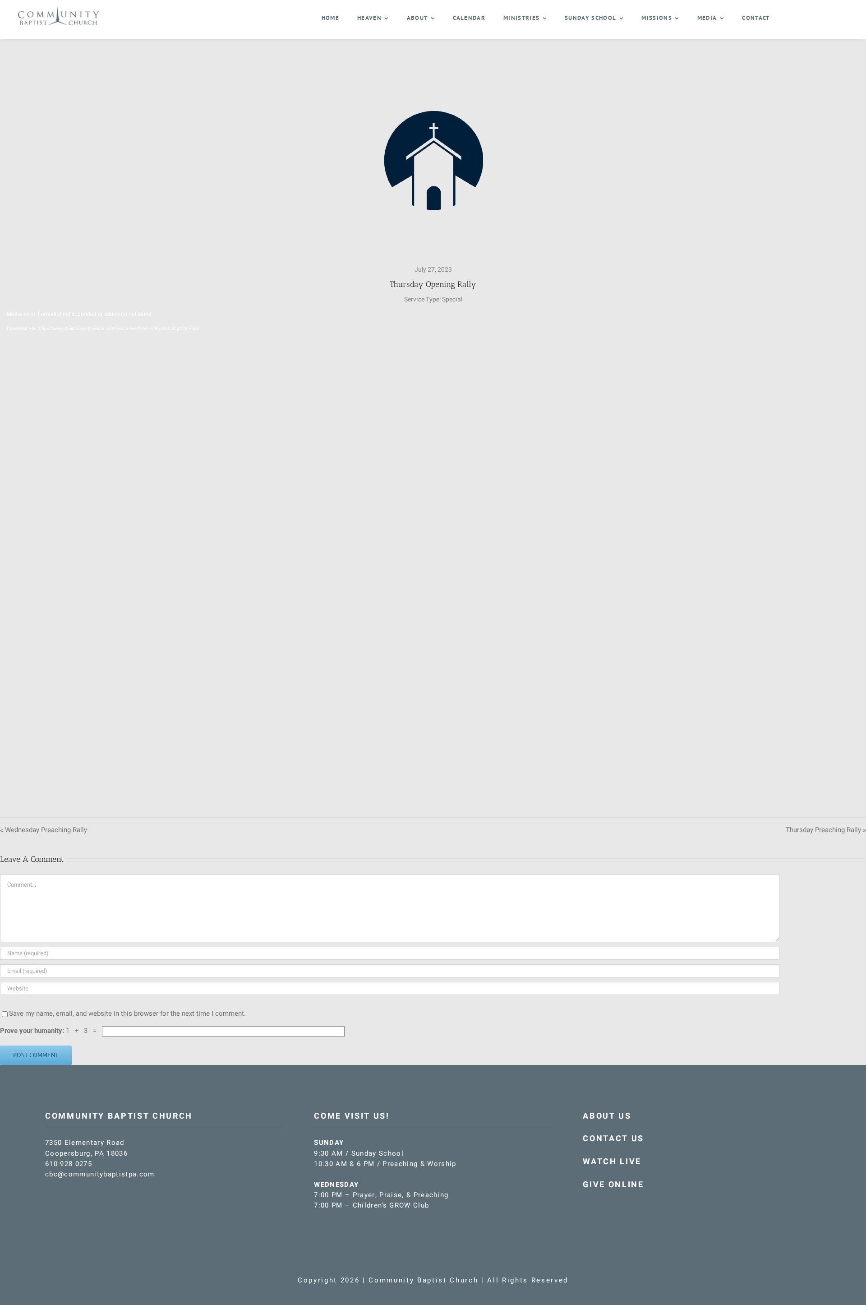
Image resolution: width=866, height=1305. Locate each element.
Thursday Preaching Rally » (826, 830)
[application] (433, 554)
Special (452, 299)
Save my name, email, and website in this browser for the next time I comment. (127, 1013)
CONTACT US (613, 1139)
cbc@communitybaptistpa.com (100, 1174)
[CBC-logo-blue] (58, 10)
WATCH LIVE (612, 1162)
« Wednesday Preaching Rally (43, 830)
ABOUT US (607, 1116)
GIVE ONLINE (613, 1185)
